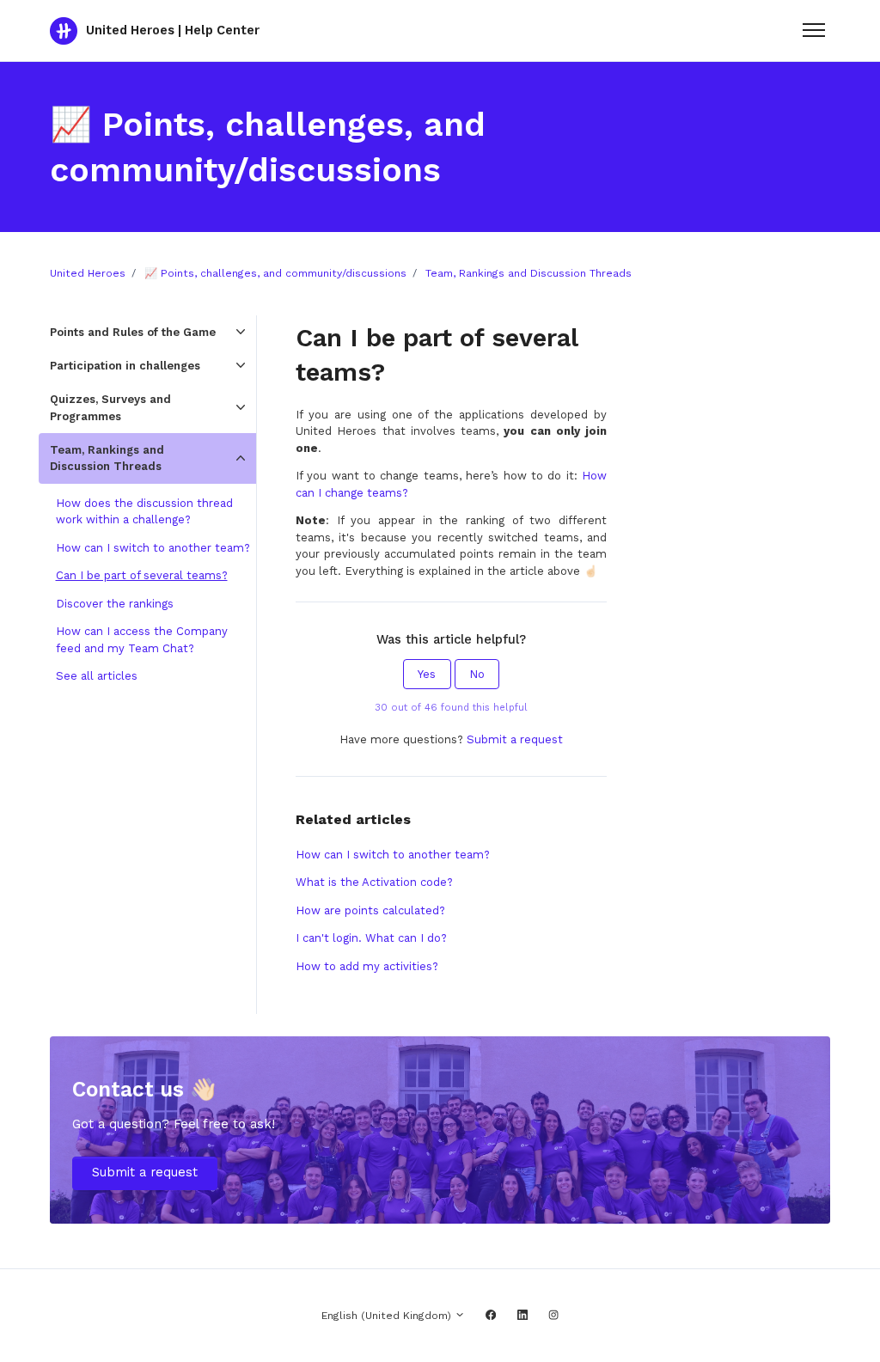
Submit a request (515, 739)
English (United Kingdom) (388, 1316)
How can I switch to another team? (393, 854)
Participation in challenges (125, 365)
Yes (427, 674)
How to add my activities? (367, 966)
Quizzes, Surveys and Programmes (110, 408)
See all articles (97, 675)
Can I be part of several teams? (142, 575)
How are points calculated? (370, 910)
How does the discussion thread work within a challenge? (144, 512)
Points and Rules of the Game (133, 332)
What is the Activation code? (374, 882)
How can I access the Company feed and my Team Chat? (142, 640)
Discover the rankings (115, 603)
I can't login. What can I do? (371, 937)
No (477, 674)
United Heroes (87, 273)
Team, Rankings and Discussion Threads (528, 273)
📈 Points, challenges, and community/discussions (275, 273)
